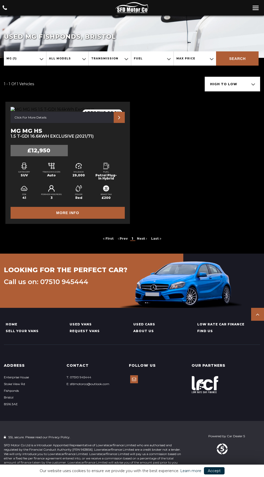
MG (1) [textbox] (11, 58)
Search (237, 59)
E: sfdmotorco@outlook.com (88, 384)
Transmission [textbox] (104, 58)
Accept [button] (214, 470)
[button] (257, 314)
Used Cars (144, 324)
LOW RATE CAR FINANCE (220, 324)
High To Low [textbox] (223, 84)
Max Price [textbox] (185, 58)
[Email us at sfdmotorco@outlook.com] (134, 379)
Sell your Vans (22, 331)
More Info (67, 213)
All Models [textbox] (60, 58)
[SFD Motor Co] (132, 7)
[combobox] (25, 58)
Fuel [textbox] (138, 58)
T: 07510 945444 (79, 377)
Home (11, 324)
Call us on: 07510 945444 (46, 281)
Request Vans (85, 331)
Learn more (190, 470)
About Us (143, 331)
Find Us (205, 331)
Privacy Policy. (59, 437)
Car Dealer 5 (236, 436)
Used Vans (81, 324)
